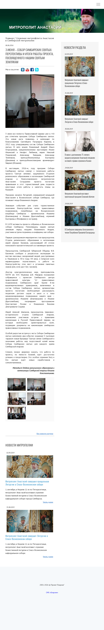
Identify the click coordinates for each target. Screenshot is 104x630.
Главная (9, 38)
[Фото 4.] (36, 394)
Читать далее (48, 502)
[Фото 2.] (36, 379)
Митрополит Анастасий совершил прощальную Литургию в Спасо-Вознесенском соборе (27, 483)
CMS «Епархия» (52, 592)
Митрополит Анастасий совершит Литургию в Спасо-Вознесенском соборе (26, 537)
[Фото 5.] (17, 408)
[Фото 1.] (17, 379)
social (22, 69)
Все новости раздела (45, 433)
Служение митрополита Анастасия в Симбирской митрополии (29, 39)
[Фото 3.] (17, 394)
